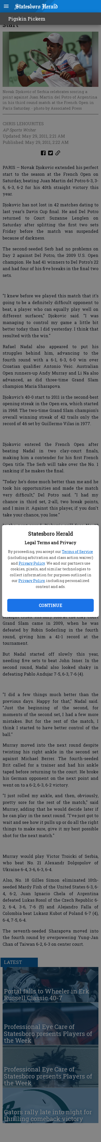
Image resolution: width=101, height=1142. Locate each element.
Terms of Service (77, 551)
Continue (50, 605)
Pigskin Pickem (26, 19)
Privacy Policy (32, 563)
